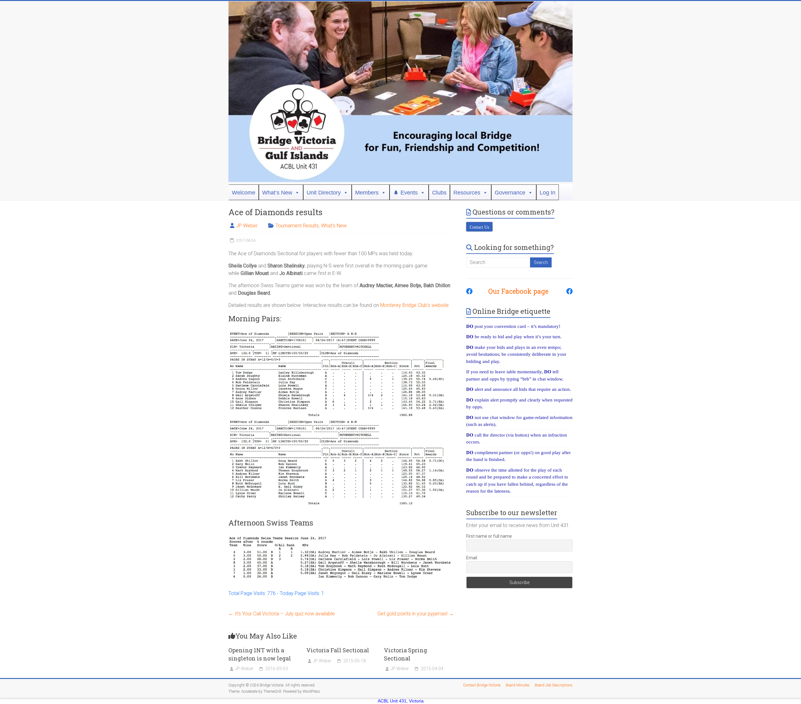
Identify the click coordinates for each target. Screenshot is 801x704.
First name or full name (489, 536)
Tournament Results (297, 226)
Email (471, 557)
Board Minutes (518, 685)
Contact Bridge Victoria (482, 685)
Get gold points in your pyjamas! (415, 614)
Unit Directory (324, 192)
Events (409, 192)
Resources (466, 192)
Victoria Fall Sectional (337, 650)
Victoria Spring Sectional (405, 654)
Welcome (243, 192)
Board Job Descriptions (554, 685)
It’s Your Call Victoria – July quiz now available (281, 614)
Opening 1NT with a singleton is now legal (259, 654)
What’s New (277, 192)
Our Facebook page (515, 291)
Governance (510, 192)
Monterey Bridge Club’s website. (415, 305)
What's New (334, 226)
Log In (547, 192)
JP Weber (247, 226)
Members (367, 192)
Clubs (439, 192)
